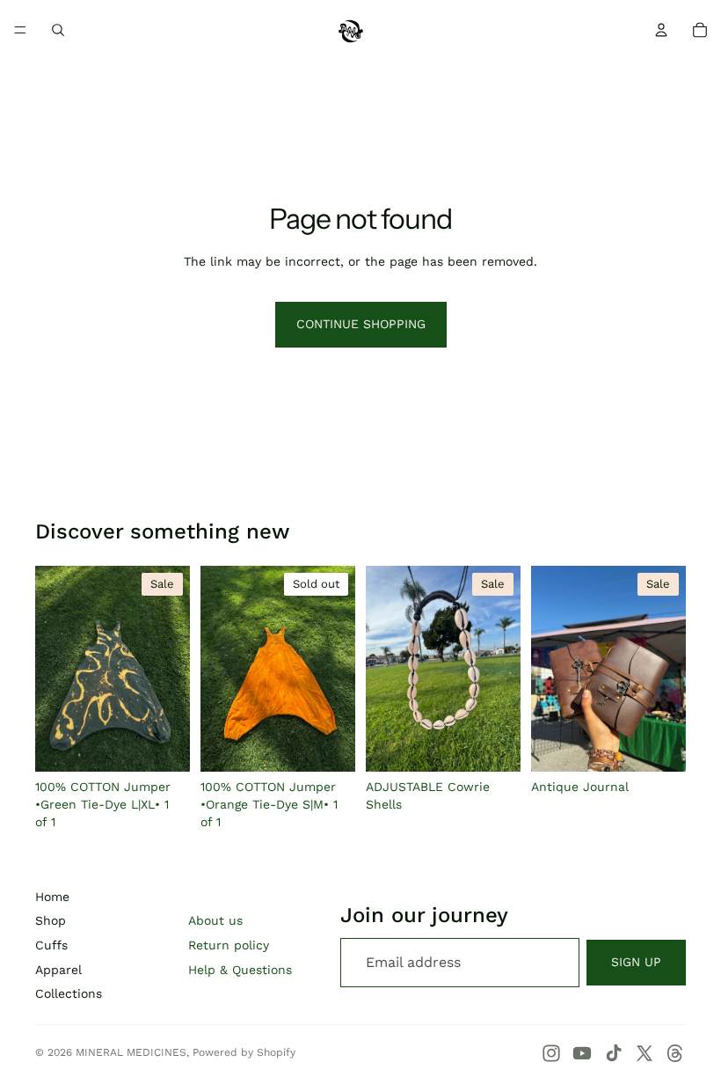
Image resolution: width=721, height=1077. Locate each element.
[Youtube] (582, 1053)
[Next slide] (170, 668)
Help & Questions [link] (240, 970)
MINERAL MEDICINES (131, 1052)
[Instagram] (551, 1053)
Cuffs (51, 945)
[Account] (661, 30)
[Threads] (675, 1053)
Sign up (636, 962)
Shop (50, 920)
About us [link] (215, 920)
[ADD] (162, 745)
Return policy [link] (228, 945)
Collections (68, 993)
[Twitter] (644, 1053)
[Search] (58, 30)
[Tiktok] (613, 1053)
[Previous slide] (54, 668)
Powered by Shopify (244, 1052)
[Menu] (20, 30)
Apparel (58, 970)
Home (52, 897)
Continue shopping (361, 324)
